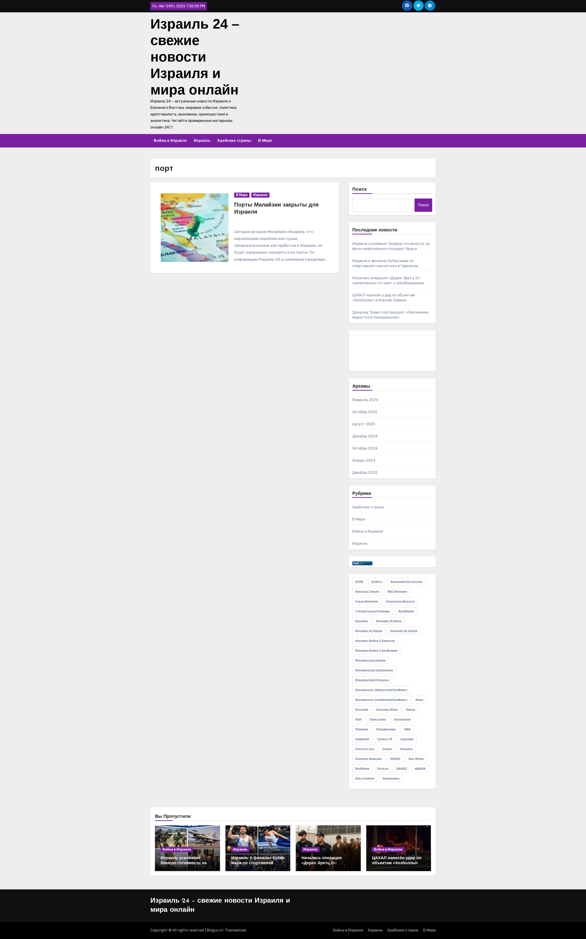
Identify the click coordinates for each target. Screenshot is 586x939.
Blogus (213, 930)
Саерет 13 (384, 738)
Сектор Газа (364, 748)
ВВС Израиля (397, 591)
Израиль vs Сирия (403, 630)
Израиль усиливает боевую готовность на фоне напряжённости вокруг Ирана (184, 865)
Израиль (202, 140)
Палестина (377, 719)
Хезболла (362, 768)
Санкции (407, 738)
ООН (358, 719)
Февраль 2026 (365, 400)
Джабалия (406, 611)
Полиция (361, 729)
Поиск (359, 189)
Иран (419, 699)
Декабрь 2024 (364, 436)
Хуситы (382, 768)
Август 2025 (363, 424)
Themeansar (235, 930)
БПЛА (359, 581)
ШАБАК (420, 768)
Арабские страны (234, 140)
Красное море (387, 709)
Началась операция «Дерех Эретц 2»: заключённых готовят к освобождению (325, 865)
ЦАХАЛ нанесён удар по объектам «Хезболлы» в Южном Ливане (397, 863)
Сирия (387, 748)
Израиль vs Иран (389, 620)
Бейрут (377, 581)
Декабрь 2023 (364, 472)
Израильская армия (370, 660)
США (407, 729)
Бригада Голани (367, 591)
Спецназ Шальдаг (368, 758)
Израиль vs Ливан (368, 630)
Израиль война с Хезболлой (376, 650)
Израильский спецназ (372, 679)
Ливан (410, 709)
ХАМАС (395, 758)
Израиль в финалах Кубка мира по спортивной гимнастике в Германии (257, 863)
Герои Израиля (366, 601)
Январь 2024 (363, 460)
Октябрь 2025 (364, 412)
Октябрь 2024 (364, 448)
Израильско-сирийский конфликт (381, 699)
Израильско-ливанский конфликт (381, 689)
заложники (391, 778)
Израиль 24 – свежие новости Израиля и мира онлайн (194, 56)
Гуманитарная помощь (372, 611)
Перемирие (402, 719)
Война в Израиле (170, 140)
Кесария (361, 709)
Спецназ (406, 748)
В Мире (265, 140)
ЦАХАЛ (401, 768)
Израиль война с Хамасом (375, 640)
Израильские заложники (374, 670)
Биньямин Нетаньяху (407, 581)
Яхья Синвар (364, 778)
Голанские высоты (400, 601)
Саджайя (362, 738)
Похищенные (386, 729)
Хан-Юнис (416, 758)
